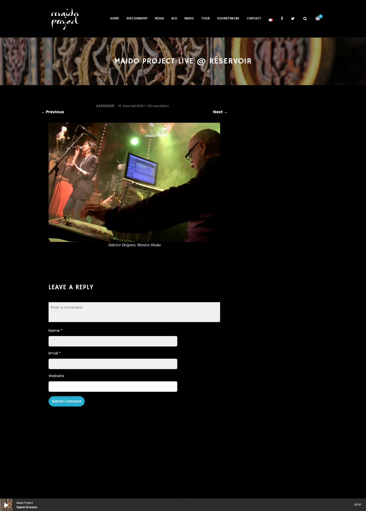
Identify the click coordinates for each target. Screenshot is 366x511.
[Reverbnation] (183, 494)
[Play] (2, 501)
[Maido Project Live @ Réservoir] (134, 238)
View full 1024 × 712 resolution (145, 106)
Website (56, 375)
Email (55, 353)
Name (55, 330)
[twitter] (292, 18)
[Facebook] (182, 494)
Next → (220, 112)
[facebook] (281, 18)
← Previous (52, 112)
